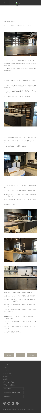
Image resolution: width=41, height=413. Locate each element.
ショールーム (7, 373)
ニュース (5, 364)
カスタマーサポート (8, 376)
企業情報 (5, 379)
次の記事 (32, 355)
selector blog (7, 396)
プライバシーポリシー (9, 382)
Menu (6, 3)
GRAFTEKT (7, 388)
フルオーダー (7, 367)
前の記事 (9, 355)
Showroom (35, 3)
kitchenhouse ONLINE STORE (12, 392)
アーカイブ (20, 355)
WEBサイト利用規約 (9, 385)
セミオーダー (7, 370)
